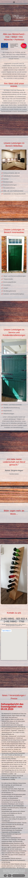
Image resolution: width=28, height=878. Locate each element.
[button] (14, 2)
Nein (9, 875)
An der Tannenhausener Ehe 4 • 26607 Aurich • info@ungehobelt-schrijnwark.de (14, 625)
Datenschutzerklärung (18, 875)
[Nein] (25, 873)
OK (5, 875)
